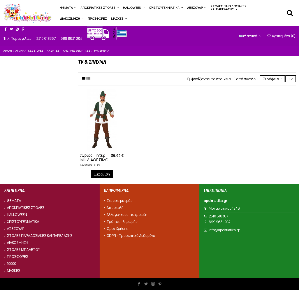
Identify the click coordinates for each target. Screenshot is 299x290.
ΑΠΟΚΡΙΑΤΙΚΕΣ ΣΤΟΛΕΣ (25, 207)
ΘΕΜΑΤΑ (14, 200)
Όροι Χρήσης (117, 228)
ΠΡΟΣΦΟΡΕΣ (17, 256)
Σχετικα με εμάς (119, 200)
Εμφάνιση (102, 174)
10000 (11, 263)
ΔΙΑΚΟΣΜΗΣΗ (17, 242)
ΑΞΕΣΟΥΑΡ (16, 228)
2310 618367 (46, 38)
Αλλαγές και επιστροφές (127, 214)
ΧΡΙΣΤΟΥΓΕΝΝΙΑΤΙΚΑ (23, 221)
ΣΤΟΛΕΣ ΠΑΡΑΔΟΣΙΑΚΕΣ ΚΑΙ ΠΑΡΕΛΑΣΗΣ (39, 235)
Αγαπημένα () (283, 35)
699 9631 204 (72, 38)
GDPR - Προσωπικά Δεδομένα (131, 235)
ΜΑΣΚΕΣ (13, 270)
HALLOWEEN (17, 214)
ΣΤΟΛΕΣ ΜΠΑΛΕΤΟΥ (23, 249)
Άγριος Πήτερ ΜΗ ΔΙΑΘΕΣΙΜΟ (94, 158)
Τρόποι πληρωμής (122, 221)
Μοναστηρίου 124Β (224, 208)
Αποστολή (115, 207)
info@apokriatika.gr (224, 229)
